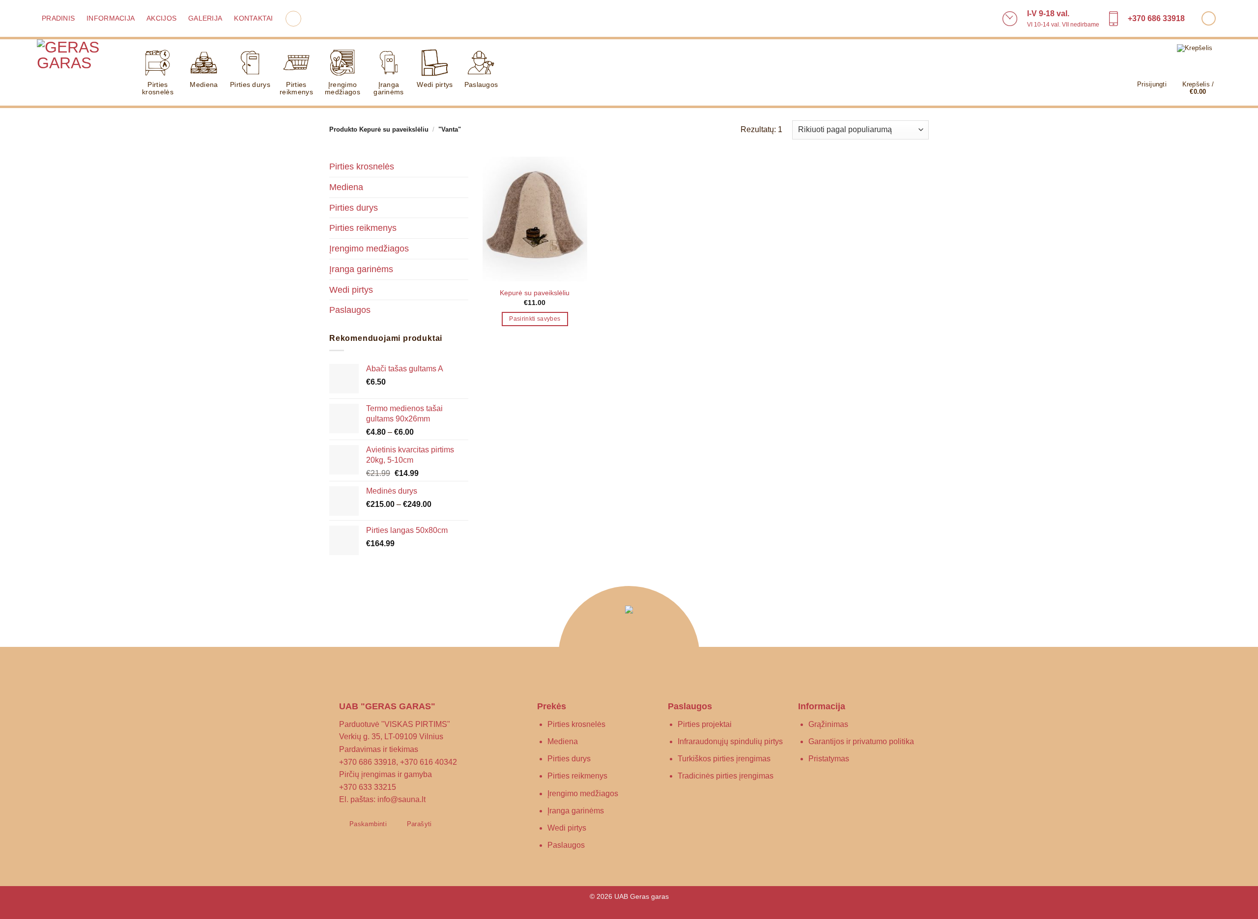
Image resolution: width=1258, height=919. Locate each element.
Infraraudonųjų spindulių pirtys (730, 741)
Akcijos (161, 18)
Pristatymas (828, 758)
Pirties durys (250, 84)
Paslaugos (481, 84)
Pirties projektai (705, 724)
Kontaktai (253, 18)
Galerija (205, 18)
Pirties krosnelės (157, 88)
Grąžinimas (828, 724)
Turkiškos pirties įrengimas (724, 758)
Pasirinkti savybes (534, 319)
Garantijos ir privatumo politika (861, 741)
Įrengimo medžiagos (342, 88)
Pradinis (58, 18)
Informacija (110, 18)
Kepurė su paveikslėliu (535, 293)
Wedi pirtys (435, 84)
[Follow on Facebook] (1208, 18)
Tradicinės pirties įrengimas (725, 776)
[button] (293, 19)
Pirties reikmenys (296, 88)
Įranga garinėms (388, 88)
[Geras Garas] (78, 73)
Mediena (204, 84)
